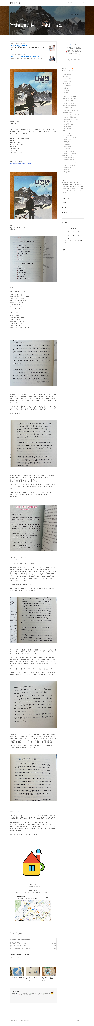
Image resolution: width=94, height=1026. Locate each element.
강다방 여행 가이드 (68, 100)
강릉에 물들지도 (68, 123)
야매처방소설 (67, 102)
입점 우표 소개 (68, 85)
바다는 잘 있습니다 (69, 151)
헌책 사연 (67, 88)
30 (65, 242)
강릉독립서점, (71, 184)
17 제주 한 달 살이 (67, 155)
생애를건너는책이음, (71, 188)
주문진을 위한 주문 (68, 124)
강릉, (68, 191)
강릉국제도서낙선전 (68, 81)
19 (73, 239)
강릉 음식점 (67, 141)
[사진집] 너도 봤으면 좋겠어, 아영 (16, 942)
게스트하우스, (73, 193)
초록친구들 (67, 94)
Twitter (70, 212)
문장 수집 (66, 92)
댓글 (10, 985)
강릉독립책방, (65, 184)
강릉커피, (64, 191)
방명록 (66, 90)
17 (68, 239)
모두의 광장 (67, 167)
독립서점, (71, 191)
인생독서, (77, 188)
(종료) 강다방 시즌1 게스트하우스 (70, 162)
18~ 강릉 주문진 (67, 135)
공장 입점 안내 (67, 78)
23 (65, 240)
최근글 (63, 198)
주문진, (68, 193)
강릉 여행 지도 (67, 139)
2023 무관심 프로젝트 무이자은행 (71, 114)
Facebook (64, 212)
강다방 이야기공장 (15, 3)
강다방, (63, 186)
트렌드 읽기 (65, 130)
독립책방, (64, 193)
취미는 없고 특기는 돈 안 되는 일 (71, 105)
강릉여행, (64, 188)
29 (81, 240)
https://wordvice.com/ (16, 54)
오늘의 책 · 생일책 (68, 87)
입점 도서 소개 (21, 939)
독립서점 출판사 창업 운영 (69, 96)
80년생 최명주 (67, 121)
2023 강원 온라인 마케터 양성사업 (71, 117)
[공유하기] (14, 933)
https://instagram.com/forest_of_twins (20, 163)
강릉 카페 (67, 143)
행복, (78, 182)
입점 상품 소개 (68, 83)
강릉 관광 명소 (68, 148)
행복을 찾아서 (68, 109)
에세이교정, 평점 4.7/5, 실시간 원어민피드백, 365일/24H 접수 (26, 58)
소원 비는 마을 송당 (69, 158)
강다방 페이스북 (78, 1015)
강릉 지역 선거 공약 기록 (70, 153)
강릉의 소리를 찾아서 (69, 107)
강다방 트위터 (78, 1018)
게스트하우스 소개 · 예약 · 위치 (71, 164)
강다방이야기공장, (78, 184)
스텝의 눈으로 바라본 (69, 159)
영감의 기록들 (68, 126)
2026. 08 (73, 229)
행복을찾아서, (65, 182)
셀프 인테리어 (67, 128)
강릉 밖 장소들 (67, 144)
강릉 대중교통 (68, 146)
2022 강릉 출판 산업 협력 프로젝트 (72, 119)
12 (73, 237)
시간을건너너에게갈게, (79, 186)
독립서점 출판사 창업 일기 (70, 98)
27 (76, 240)
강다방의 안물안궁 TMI (69, 171)
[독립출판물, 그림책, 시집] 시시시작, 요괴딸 (18, 943)
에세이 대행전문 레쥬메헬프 (19, 46)
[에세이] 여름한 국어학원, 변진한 (16, 946)
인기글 (68, 198)
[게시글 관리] (16, 933)
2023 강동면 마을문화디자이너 (71, 116)
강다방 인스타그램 (79, 1011)
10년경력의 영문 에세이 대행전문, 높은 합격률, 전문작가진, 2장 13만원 (28, 48)
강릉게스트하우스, (77, 191)
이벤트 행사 (67, 74)
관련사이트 (77, 1020)
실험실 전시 (67, 76)
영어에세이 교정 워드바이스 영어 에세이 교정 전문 (25, 56)
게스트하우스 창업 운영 (69, 172)
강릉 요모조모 (68, 150)
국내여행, (82, 188)
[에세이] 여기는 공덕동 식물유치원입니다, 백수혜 (19, 948)
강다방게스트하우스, (73, 182)
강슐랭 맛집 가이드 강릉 (70, 137)
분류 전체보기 (66, 68)
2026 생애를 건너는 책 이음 (71, 110)
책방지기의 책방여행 (69, 103)
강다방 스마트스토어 (79, 1013)
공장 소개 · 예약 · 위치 (69, 73)
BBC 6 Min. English (67, 133)
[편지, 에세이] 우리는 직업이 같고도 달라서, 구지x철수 (20, 945)
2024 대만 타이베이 (68, 112)
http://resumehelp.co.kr (17, 43)
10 (68, 237)
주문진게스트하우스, (70, 186)
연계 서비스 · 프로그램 (69, 165)
